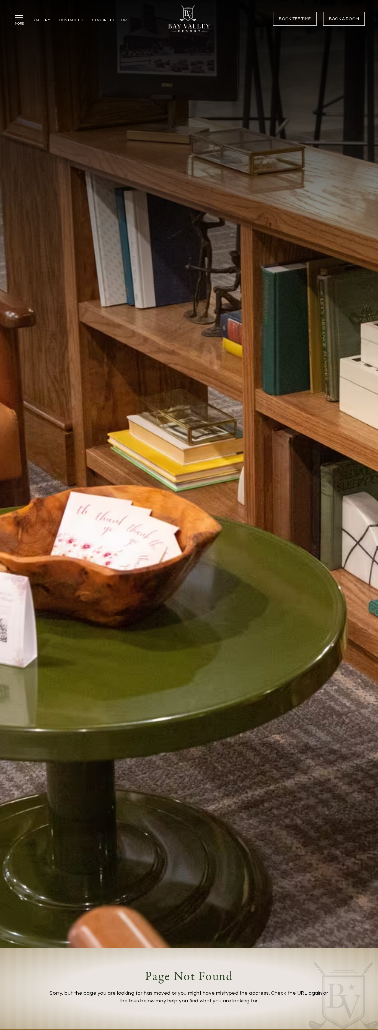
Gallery (42, 20)
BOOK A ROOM (344, 19)
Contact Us (71, 20)
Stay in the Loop (109, 20)
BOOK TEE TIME (295, 19)
